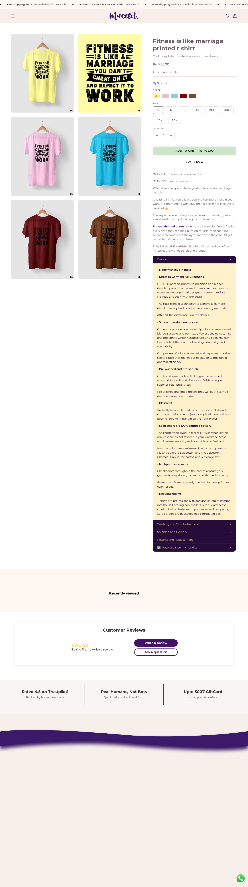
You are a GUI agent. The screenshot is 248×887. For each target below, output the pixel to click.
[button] (227, 16)
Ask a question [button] (156, 652)
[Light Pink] (165, 96)
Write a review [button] (156, 643)
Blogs (93, 809)
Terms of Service (102, 790)
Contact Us (97, 752)
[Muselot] (124, 16)
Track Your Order (102, 771)
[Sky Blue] (174, 96)
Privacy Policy (100, 784)
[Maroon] (183, 96)
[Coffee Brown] (192, 96)
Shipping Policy (101, 765)
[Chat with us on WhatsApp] (240, 883)
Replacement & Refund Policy (112, 777)
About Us (96, 758)
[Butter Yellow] (156, 96)
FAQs (93, 802)
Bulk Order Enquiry (104, 796)
